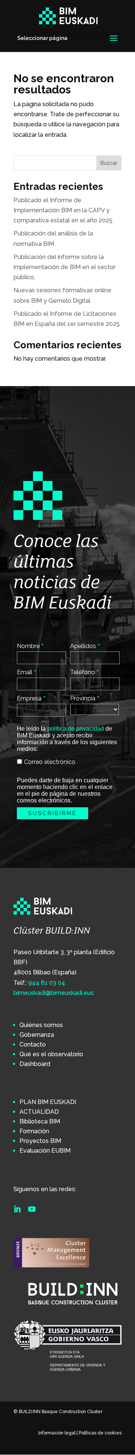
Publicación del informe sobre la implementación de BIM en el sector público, (65, 267)
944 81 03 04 (46, 982)
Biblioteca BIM (40, 1121)
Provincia (84, 698)
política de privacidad (75, 728)
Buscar (108, 163)
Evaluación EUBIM (45, 1150)
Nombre (30, 645)
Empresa (31, 698)
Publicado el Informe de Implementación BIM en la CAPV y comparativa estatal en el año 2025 (63, 210)
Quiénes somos (41, 1025)
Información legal (56, 1433)
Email (26, 672)
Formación (34, 1131)
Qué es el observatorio (51, 1054)
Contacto (33, 1044)
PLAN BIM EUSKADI (48, 1102)
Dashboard (35, 1063)
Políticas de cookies (100, 1433)
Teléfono (84, 672)
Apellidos (85, 645)
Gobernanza (37, 1034)
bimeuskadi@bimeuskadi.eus (54, 992)
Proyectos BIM (40, 1140)
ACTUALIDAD (39, 1111)
